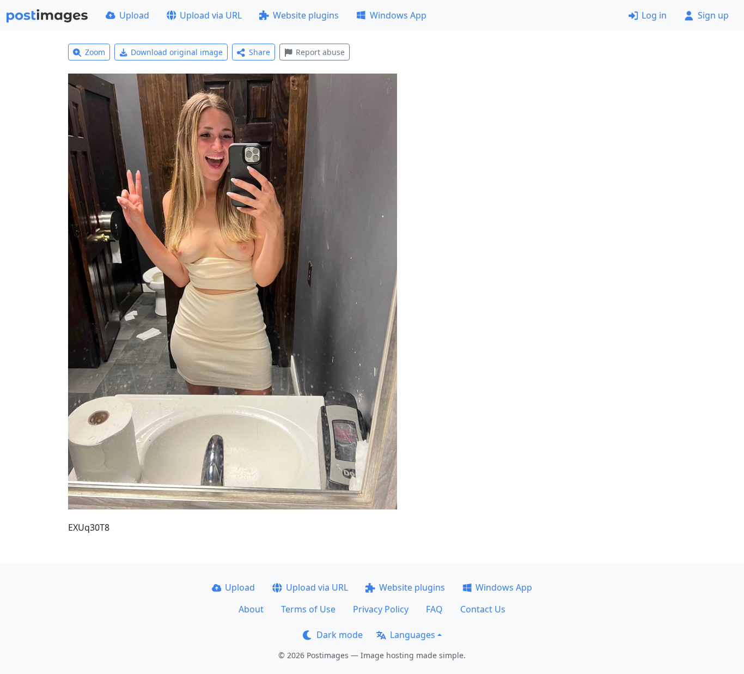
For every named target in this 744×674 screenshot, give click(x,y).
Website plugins (306, 15)
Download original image (177, 52)
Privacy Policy (380, 609)
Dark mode (339, 635)
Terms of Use (308, 609)
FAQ (434, 609)
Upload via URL (211, 15)
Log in (654, 15)
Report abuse (320, 52)
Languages (412, 635)
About (251, 609)
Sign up (713, 15)
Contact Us (482, 609)
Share (259, 52)
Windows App (398, 15)
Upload (134, 15)
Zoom (95, 52)
